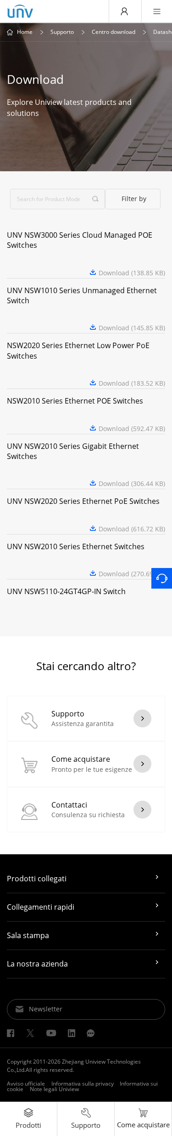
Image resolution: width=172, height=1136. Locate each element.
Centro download (113, 32)
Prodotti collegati (37, 879)
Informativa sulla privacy (82, 1083)
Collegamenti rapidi (40, 907)
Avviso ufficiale (26, 1083)
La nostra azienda (37, 964)
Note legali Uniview (54, 1089)
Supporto (62, 32)
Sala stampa (28, 935)
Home (25, 32)
